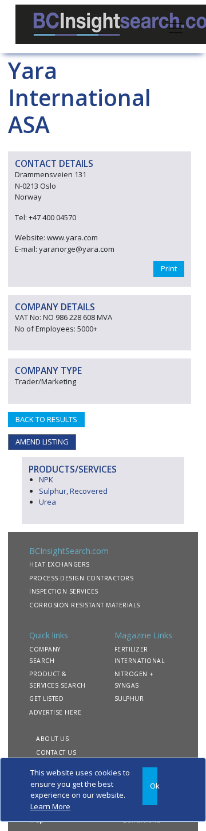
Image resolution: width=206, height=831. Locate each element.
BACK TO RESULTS (46, 419)
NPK (46, 479)
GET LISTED (46, 699)
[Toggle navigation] (175, 27)
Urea (47, 502)
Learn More (50, 806)
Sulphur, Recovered (73, 491)
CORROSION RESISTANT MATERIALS (84, 605)
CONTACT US (56, 752)
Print (169, 268)
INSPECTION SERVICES (63, 591)
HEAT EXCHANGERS (59, 564)
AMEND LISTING (42, 441)
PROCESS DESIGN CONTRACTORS (81, 578)
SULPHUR (129, 699)
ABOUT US (52, 739)
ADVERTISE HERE (55, 712)
